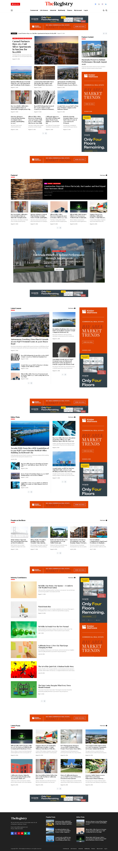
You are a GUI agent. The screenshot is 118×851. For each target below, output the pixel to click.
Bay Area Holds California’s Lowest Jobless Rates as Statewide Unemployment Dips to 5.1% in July (21, 108)
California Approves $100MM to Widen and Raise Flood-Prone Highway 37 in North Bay (53, 120)
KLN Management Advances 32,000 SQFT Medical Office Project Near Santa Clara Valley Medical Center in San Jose (71, 748)
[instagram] (102, 4)
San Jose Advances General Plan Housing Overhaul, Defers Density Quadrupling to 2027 (18, 120)
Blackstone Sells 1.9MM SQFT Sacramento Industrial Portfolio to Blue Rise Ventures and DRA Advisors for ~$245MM (63, 823)
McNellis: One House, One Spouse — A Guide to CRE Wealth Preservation (55, 587)
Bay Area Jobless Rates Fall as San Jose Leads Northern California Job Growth (46, 776)
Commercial (66, 848)
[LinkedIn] (106, 4)
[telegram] (28, 833)
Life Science (74, 848)
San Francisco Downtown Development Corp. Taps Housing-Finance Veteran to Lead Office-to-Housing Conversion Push (78, 543)
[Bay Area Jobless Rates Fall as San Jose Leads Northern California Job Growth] (46, 766)
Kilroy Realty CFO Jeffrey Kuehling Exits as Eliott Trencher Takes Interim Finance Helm (38, 542)
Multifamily (87, 848)
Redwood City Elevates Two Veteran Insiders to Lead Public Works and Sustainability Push (58, 542)
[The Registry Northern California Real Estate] (59, 4)
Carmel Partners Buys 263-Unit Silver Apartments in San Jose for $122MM (37, 33)
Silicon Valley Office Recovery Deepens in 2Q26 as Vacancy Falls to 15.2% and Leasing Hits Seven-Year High (35, 120)
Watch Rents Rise (44, 606)
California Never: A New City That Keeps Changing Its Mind (53, 646)
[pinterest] (18, 833)
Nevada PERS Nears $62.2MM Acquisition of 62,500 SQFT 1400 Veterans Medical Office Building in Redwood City (30, 450)
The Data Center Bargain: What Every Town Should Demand (54, 686)
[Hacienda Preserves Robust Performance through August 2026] (94, 49)
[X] (99, 4)
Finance (93, 848)
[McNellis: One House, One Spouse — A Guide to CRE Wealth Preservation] (24, 589)
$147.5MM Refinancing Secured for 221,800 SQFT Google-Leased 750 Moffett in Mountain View (44, 108)
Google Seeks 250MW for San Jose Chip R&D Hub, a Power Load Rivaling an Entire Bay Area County (64, 469)
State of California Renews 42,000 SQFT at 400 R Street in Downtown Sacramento (71, 776)
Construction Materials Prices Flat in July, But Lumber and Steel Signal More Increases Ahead (44, 84)
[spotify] (25, 833)
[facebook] (95, 4)
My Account (100, 848)
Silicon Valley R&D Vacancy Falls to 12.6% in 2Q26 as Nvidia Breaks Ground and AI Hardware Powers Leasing (78, 217)
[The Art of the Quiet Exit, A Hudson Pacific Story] (24, 669)
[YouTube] (22, 833)
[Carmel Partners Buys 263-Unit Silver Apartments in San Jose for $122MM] (56, 50)
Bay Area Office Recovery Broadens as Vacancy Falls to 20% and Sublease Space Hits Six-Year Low (34, 465)
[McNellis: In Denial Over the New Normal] (24, 629)
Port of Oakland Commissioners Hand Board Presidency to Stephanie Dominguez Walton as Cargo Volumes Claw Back (98, 543)
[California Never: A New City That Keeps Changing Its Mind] (24, 649)
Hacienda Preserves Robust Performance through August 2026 (94, 61)
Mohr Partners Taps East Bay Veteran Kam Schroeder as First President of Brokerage (19, 542)
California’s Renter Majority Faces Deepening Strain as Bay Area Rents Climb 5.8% (21, 776)
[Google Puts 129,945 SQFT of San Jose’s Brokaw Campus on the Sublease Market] (67, 97)
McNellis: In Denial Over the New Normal (53, 626)
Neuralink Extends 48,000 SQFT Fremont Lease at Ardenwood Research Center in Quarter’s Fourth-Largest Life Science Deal (63, 362)
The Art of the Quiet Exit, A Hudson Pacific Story (56, 666)
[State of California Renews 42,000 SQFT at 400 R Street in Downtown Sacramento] (71, 766)
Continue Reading (59, 269)
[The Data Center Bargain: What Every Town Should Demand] (24, 689)
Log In (105, 848)
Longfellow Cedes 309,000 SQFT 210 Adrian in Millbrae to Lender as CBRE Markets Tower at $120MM (34, 484)
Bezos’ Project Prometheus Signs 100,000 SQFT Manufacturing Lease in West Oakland (35, 474)
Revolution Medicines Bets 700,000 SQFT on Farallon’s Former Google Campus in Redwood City (64, 330)
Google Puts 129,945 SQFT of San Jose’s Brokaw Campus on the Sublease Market (67, 107)
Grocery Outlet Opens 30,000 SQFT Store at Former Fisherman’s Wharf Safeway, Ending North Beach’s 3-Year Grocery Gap (95, 778)
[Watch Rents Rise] (24, 609)
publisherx (55, 265)
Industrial (80, 848)
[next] (46, 133)
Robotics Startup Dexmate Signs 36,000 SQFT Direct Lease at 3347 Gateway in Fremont (70, 120)
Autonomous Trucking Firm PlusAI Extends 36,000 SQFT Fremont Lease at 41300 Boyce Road (67, 84)
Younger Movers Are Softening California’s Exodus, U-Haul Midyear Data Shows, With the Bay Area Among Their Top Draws (97, 218)
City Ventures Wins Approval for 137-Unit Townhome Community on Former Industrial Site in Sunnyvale (95, 748)
